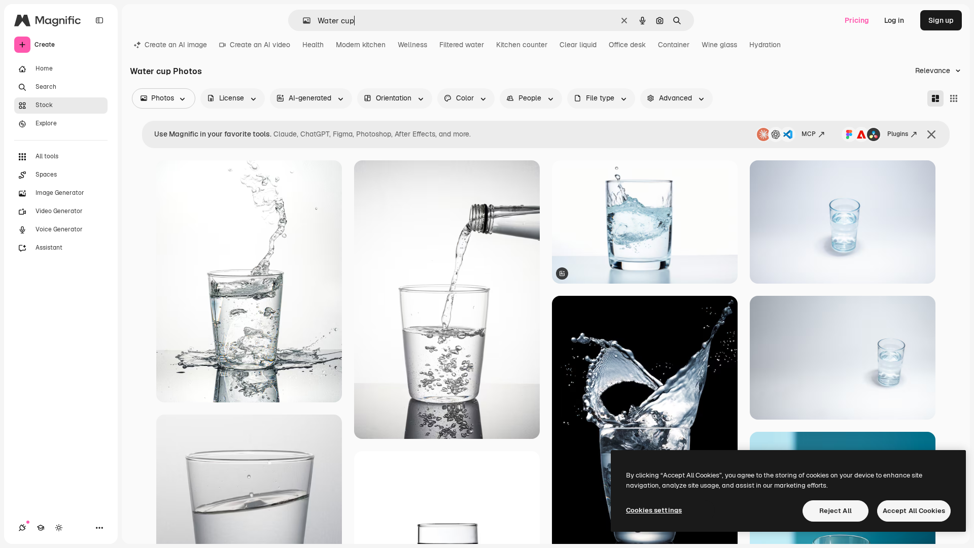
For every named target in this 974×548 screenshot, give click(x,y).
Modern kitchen (361, 44)
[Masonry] (935, 98)
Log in (894, 20)
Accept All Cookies (914, 510)
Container (673, 44)
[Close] (931, 134)
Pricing (857, 20)
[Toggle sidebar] (99, 20)
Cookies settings (654, 510)
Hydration (765, 44)
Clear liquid (578, 44)
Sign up (941, 20)
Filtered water (461, 44)
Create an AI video (260, 44)
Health (313, 44)
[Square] (954, 98)
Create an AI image (176, 44)
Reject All (835, 510)
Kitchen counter (521, 44)
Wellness (412, 44)
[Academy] (40, 528)
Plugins (897, 134)
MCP (809, 134)
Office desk (627, 44)
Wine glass (719, 44)
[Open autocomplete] (303, 20)
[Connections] (22, 528)
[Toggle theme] (59, 528)
